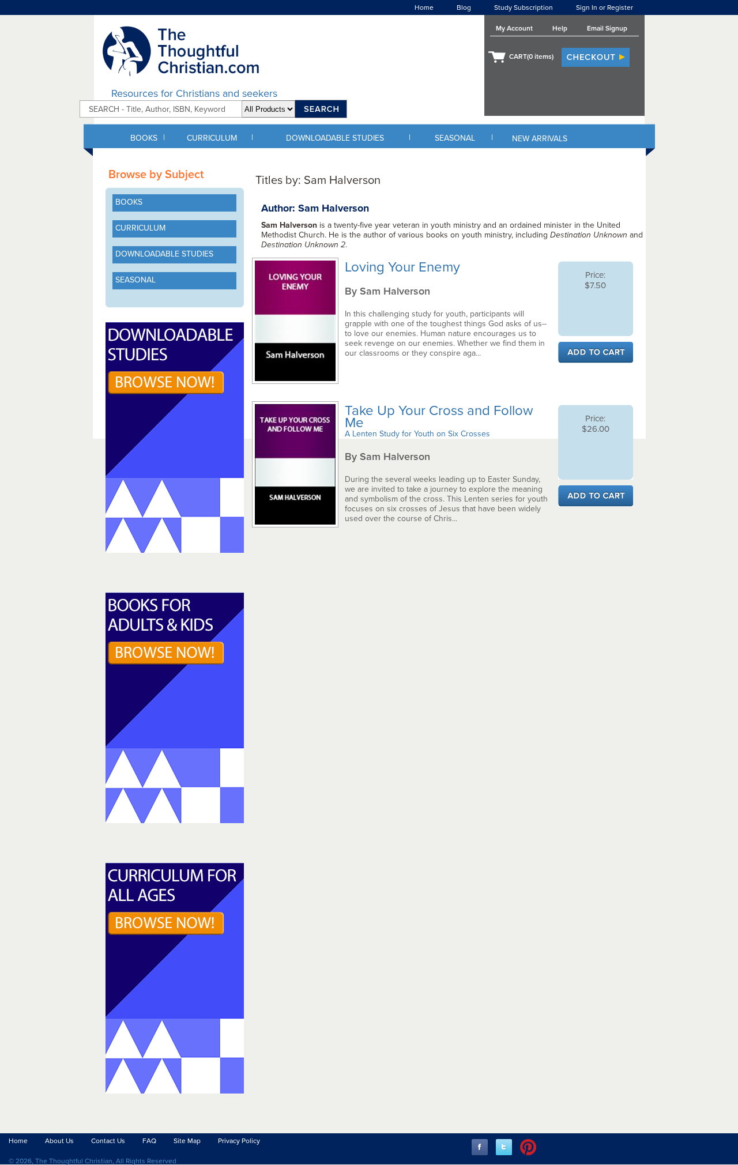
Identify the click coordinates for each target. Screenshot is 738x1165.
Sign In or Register (604, 7)
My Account (514, 28)
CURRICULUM (212, 138)
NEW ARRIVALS (539, 139)
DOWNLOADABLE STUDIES (335, 138)
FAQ (149, 1141)
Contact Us (108, 1141)
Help (559, 28)
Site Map (187, 1141)
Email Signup (607, 28)
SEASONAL (455, 138)
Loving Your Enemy (404, 267)
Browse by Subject (156, 175)
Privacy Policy (239, 1141)
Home (424, 7)
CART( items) (531, 56)
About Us (59, 1141)
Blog (464, 7)
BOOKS (143, 138)
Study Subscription (523, 7)
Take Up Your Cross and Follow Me (439, 416)
